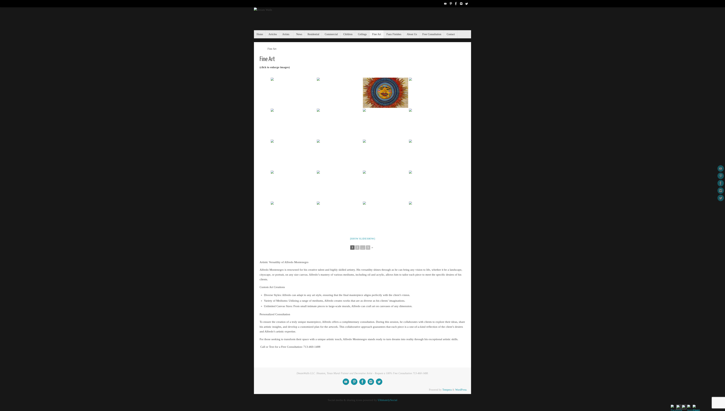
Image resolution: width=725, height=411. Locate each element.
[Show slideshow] (362, 238)
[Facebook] (456, 3)
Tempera (447, 389)
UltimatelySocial (387, 400)
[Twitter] (466, 3)
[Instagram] (461, 3)
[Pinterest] (450, 3)
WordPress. (461, 389)
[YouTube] (445, 3)
